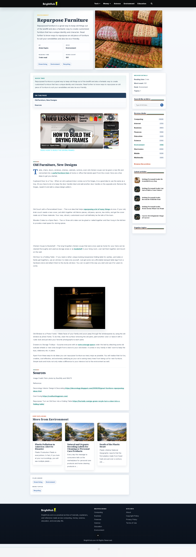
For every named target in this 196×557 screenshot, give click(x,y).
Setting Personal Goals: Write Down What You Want (153, 208)
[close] (99, 549)
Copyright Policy (132, 516)
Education (142, 4)
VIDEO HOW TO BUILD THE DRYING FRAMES (66, 116)
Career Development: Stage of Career (153, 217)
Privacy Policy (131, 519)
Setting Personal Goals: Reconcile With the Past (151, 198)
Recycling (66, 64)
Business (148, 128)
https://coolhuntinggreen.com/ (55, 396)
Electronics (148, 149)
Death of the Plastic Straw (110, 445)
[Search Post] (161, 105)
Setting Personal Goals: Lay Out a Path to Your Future (153, 189)
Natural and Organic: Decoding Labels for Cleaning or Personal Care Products (78, 448)
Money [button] (106, 4)
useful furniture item (60, 173)
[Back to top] (98, 535)
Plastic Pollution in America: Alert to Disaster (45, 446)
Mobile (148, 153)
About (128, 512)
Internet (148, 123)
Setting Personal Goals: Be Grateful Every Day (152, 180)
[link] (44, 117)
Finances (148, 132)
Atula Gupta (43, 48)
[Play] (111, 134)
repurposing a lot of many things (97, 209)
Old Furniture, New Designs (46, 100)
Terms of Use (131, 523)
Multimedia (148, 158)
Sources (38, 105)
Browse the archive (142, 164)
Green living (42, 64)
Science (117, 4)
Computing (148, 119)
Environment (129, 4)
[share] (99, 116)
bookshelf (78, 249)
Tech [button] (96, 4)
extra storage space (86, 345)
